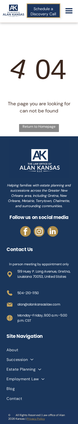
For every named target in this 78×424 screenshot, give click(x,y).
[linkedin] (52, 232)
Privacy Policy (36, 419)
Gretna (53, 195)
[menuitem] (38, 350)
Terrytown (43, 201)
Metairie (28, 201)
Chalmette (61, 201)
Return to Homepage (39, 126)
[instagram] (39, 232)
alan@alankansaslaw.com (38, 304)
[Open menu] (69, 11)
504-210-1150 (28, 292)
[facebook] (25, 232)
